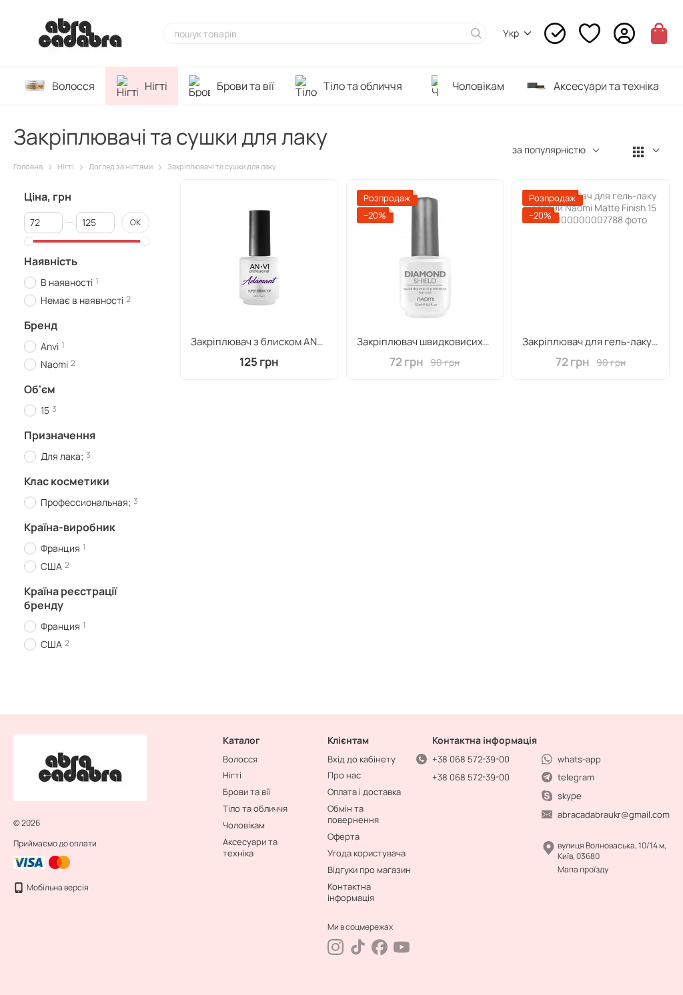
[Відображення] (646, 151)
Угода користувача (366, 853)
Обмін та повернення (353, 814)
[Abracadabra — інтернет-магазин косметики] (80, 767)
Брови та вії (245, 86)
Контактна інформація (350, 892)
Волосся (73, 86)
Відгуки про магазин (369, 870)
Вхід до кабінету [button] (361, 759)
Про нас (344, 775)
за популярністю (549, 149)
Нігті (156, 86)
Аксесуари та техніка (606, 86)
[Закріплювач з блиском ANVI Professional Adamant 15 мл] (259, 258)
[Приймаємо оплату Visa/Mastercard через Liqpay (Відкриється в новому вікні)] (42, 861)
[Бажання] (589, 33)
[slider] (28, 241)
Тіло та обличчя (362, 86)
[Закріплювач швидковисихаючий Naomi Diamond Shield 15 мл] (425, 258)
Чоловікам (478, 86)
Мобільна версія (57, 887)
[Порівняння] (555, 33)
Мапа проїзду (583, 869)
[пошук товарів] (476, 33)
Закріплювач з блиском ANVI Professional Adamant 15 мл (323, 342)
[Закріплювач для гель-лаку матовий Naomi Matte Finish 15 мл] (590, 258)
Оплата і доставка (364, 792)
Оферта (343, 836)
